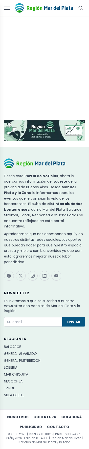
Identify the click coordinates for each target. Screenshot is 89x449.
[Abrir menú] (8, 8)
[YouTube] (56, 276)
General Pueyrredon (22, 360)
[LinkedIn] (44, 276)
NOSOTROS (18, 416)
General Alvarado (20, 353)
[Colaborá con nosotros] (44, 130)
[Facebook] (9, 276)
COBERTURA (44, 416)
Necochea (13, 381)
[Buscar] (80, 7)
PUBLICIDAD (31, 426)
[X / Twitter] (21, 276)
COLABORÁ (71, 416)
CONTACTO (58, 426)
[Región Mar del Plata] (44, 8)
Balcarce (12, 346)
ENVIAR (73, 321)
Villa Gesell (14, 395)
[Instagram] (33, 276)
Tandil (9, 388)
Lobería (10, 367)
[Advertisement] (44, 65)
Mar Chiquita (16, 374)
